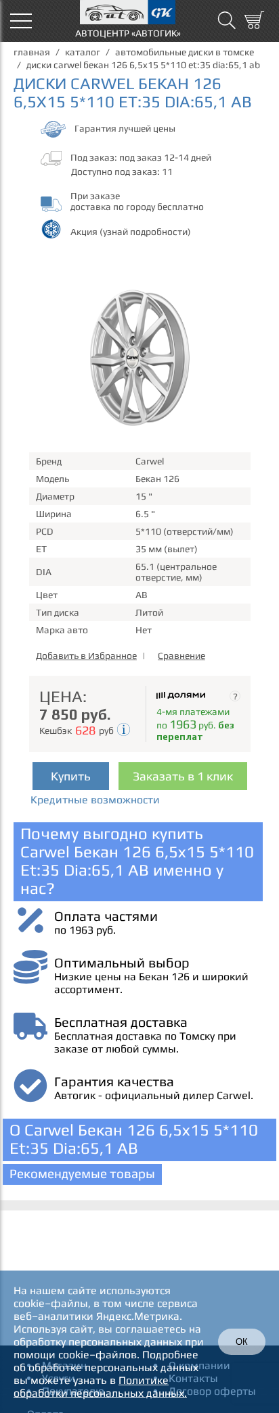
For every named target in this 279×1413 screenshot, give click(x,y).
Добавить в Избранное (86, 655)
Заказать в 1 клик (183, 776)
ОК (242, 1342)
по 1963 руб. (85, 930)
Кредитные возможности (95, 799)
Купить (71, 776)
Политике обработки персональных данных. (100, 1386)
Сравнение (181, 655)
